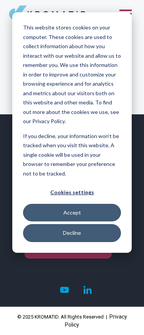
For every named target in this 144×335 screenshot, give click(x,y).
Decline (72, 232)
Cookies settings (72, 192)
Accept (72, 212)
